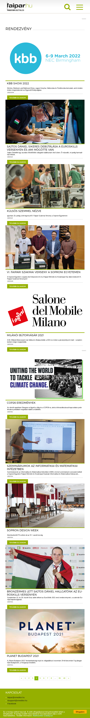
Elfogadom (80, 711)
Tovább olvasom (17, 98)
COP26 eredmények (21, 402)
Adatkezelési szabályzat (43, 715)
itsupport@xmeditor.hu (17, 700)
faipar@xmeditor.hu (16, 697)
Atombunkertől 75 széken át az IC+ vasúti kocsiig (25, 535)
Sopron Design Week (23, 530)
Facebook (11, 704)
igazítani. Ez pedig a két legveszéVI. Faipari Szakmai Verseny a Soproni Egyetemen (37, 216)
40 (64, 678)
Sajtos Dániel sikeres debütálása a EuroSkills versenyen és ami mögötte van (42, 148)
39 (60, 678)
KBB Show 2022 (18, 83)
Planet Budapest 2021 (23, 656)
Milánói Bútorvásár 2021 (25, 335)
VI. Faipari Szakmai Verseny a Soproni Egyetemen (43, 272)
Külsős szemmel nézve (24, 211)
